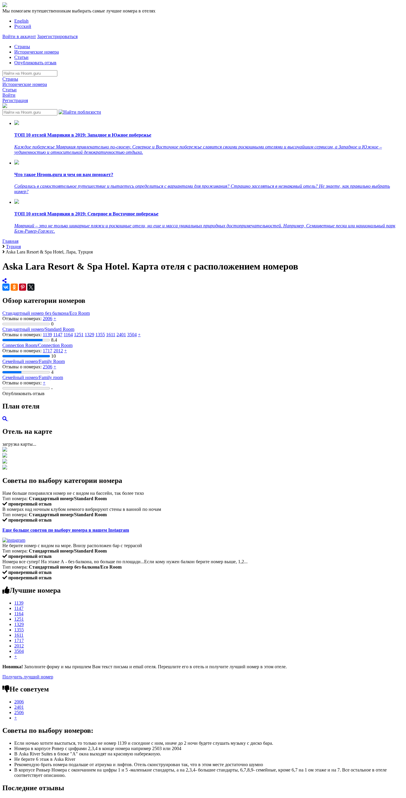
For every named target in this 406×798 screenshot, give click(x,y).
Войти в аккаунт (19, 36)
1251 (79, 334)
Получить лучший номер (27, 676)
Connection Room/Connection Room (37, 345)
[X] (30, 287)
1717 (47, 350)
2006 (47, 318)
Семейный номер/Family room (32, 377)
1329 (89, 334)
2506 (47, 366)
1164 (68, 334)
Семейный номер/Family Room (33, 361)
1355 (100, 334)
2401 (121, 334)
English (21, 21)
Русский (22, 26)
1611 (110, 334)
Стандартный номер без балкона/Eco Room (46, 313)
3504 (132, 334)
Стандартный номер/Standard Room (38, 329)
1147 (57, 334)
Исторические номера (36, 51)
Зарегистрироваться (57, 36)
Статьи (21, 57)
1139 (47, 334)
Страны (22, 46)
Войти (8, 95)
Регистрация (15, 100)
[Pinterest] (22, 287)
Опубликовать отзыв (35, 62)
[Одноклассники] (14, 287)
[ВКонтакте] (6, 287)
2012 (58, 350)
